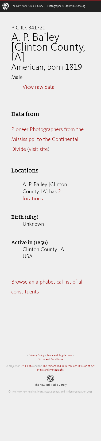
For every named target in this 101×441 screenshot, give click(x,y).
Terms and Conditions (50, 359)
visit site (38, 149)
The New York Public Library (27, 6)
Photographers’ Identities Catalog (66, 6)
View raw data (38, 87)
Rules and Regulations (59, 355)
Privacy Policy (36, 355)
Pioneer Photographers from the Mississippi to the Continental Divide (47, 139)
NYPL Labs (26, 366)
